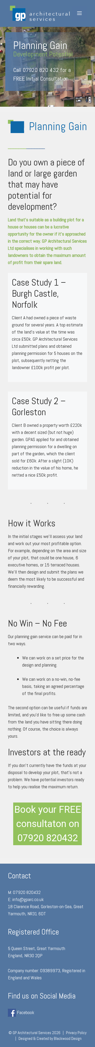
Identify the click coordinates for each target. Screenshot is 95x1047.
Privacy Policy (76, 1032)
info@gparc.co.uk (28, 899)
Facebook (25, 1012)
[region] (47, 66)
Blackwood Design (68, 1038)
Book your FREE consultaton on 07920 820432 (47, 824)
